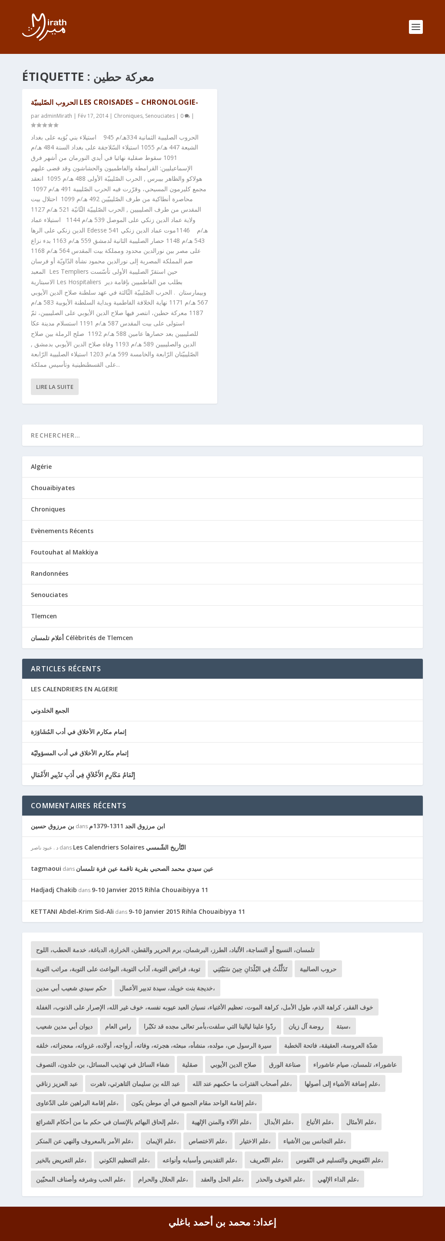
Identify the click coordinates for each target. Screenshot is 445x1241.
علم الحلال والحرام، (163, 1179)
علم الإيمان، (161, 1141)
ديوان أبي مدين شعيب (64, 1026)
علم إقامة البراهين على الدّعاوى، (77, 1102)
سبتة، (343, 1026)
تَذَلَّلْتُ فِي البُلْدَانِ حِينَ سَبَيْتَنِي (250, 969)
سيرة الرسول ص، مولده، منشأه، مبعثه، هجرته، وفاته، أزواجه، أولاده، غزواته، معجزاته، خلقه (154, 1045)
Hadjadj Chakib (54, 890)
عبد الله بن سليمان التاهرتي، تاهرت (135, 1083)
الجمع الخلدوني (50, 710)
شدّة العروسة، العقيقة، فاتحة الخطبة (331, 1045)
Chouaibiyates (53, 488)
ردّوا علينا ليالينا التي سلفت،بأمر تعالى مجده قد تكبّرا (210, 1026)
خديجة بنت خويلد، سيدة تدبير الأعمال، (167, 988)
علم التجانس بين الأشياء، (314, 1141)
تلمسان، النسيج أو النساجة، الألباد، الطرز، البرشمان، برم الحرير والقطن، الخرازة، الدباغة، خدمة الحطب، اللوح (175, 950)
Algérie (41, 466)
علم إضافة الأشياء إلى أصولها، (342, 1083)
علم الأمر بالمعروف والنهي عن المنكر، (84, 1141)
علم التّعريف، (266, 1160)
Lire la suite (54, 387)
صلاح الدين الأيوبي (233, 1064)
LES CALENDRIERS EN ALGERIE (74, 689)
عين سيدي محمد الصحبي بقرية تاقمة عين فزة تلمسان (144, 868)
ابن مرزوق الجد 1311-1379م (127, 826)
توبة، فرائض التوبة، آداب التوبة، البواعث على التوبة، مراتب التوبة (118, 969)
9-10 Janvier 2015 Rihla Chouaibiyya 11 (150, 890)
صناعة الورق (285, 1064)
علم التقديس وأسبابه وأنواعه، (200, 1160)
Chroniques (128, 115)
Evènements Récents (62, 531)
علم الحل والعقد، (222, 1179)
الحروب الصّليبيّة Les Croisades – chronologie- (114, 102)
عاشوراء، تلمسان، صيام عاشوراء (355, 1064)
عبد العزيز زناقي (57, 1083)
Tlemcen (44, 616)
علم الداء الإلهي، (338, 1179)
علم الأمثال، (361, 1122)
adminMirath (56, 115)
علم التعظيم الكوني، (124, 1160)
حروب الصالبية (318, 969)
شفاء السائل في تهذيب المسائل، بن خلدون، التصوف (102, 1064)
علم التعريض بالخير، (61, 1160)
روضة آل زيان (306, 1026)
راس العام (118, 1026)
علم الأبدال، (279, 1122)
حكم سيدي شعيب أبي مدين (71, 988)
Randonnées (49, 573)
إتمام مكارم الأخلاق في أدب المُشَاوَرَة (78, 731)
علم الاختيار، (255, 1141)
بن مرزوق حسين (52, 826)
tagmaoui (46, 868)
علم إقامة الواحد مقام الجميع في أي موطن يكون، (194, 1102)
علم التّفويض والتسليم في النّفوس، (339, 1160)
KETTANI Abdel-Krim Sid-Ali (72, 911)
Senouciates (160, 115)
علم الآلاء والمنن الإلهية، (222, 1122)
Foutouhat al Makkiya (64, 552)
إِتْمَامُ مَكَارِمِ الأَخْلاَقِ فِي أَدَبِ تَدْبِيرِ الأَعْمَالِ (83, 774)
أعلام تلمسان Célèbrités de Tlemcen (82, 638)
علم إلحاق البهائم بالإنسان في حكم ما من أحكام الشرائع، (107, 1122)
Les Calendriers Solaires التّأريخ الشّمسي (129, 847)
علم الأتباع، (320, 1122)
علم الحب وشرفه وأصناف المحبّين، (81, 1179)
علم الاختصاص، (208, 1141)
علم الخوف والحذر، (280, 1179)
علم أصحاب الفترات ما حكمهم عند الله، (242, 1083)
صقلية (190, 1064)
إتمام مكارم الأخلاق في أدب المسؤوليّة (80, 753)
